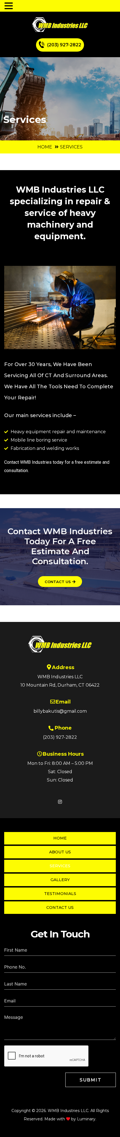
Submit (91, 1080)
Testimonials (60, 893)
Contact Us (60, 907)
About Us (60, 851)
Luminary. (86, 1118)
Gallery (60, 879)
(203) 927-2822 (64, 44)
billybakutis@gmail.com (60, 711)
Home (44, 147)
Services (60, 865)
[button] (9, 5)
